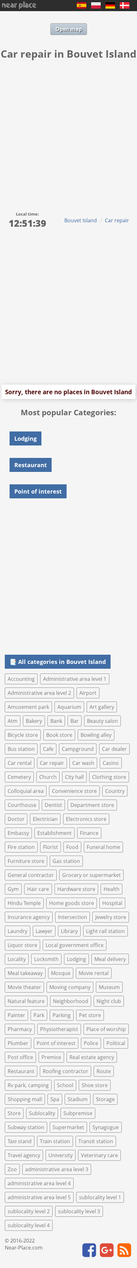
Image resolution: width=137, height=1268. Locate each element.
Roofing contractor (65, 1071)
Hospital (112, 903)
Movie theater (24, 987)
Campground (78, 748)
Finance (89, 833)
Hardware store (76, 889)
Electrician (45, 819)
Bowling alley (96, 734)
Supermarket (68, 1127)
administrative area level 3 (56, 1169)
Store (14, 1113)
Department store (92, 805)
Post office (20, 1057)
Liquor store (22, 945)
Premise (51, 1057)
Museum (109, 987)
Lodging (76, 959)
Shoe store (95, 1085)
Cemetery (19, 776)
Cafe (48, 748)
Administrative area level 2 (39, 692)
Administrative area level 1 (74, 678)
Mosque (60, 973)
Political (115, 1043)
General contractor (31, 875)
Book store (59, 734)
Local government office (75, 945)
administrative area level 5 (39, 1197)
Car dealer (114, 748)
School (65, 1085)
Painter (16, 1015)
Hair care (38, 889)
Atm (13, 720)
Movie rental (94, 973)
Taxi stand (20, 1141)
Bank (56, 720)
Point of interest (56, 1043)
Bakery (34, 720)
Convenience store (74, 790)
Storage (105, 1099)
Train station (55, 1141)
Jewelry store (110, 917)
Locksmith (46, 959)
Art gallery (102, 706)
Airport (88, 692)
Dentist (53, 805)
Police (91, 1043)
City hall (74, 776)
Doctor (16, 819)
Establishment (54, 833)
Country (115, 790)
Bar (74, 720)
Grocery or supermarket (91, 875)
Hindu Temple (24, 903)
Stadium (78, 1099)
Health (111, 889)
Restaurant (21, 1071)
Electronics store (86, 819)
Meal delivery (110, 959)
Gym (13, 889)
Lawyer (44, 931)
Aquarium (69, 706)
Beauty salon (102, 720)
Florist (50, 847)
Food (72, 847)
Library (69, 931)
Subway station (26, 1127)
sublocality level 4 (29, 1225)
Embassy (18, 833)
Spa (54, 1099)
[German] (110, 6)
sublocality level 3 (79, 1211)
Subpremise (77, 1113)
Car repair (117, 220)
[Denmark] (124, 6)
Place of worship (106, 1029)
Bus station (21, 748)
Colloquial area (26, 790)
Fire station (21, 847)
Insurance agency (29, 917)
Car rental (20, 762)
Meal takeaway (25, 973)
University (60, 1155)
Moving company (69, 987)
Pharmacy (20, 1029)
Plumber (18, 1043)
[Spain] (81, 6)
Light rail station (105, 931)
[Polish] (96, 6)
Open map (68, 28)
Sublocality (42, 1113)
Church (48, 776)
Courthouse (22, 805)
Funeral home (103, 847)
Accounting (21, 678)
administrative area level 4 (39, 1183)
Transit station (95, 1141)
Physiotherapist (59, 1029)
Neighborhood (70, 1001)
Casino (111, 762)
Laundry (17, 931)
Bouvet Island (80, 220)
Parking (62, 1015)
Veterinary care (99, 1155)
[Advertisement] (68, 132)
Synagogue (105, 1127)
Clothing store (109, 776)
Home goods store (71, 903)
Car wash (83, 762)
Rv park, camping (28, 1085)
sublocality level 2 (29, 1211)
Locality (17, 959)
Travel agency (24, 1155)
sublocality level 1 (100, 1197)
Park (38, 1015)
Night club (109, 1001)
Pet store (90, 1015)
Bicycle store (23, 734)
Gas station (66, 861)
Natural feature (26, 1001)
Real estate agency (91, 1057)
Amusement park (28, 706)
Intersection (72, 917)
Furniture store (26, 861)
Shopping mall (25, 1099)
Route (104, 1071)
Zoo (12, 1169)
